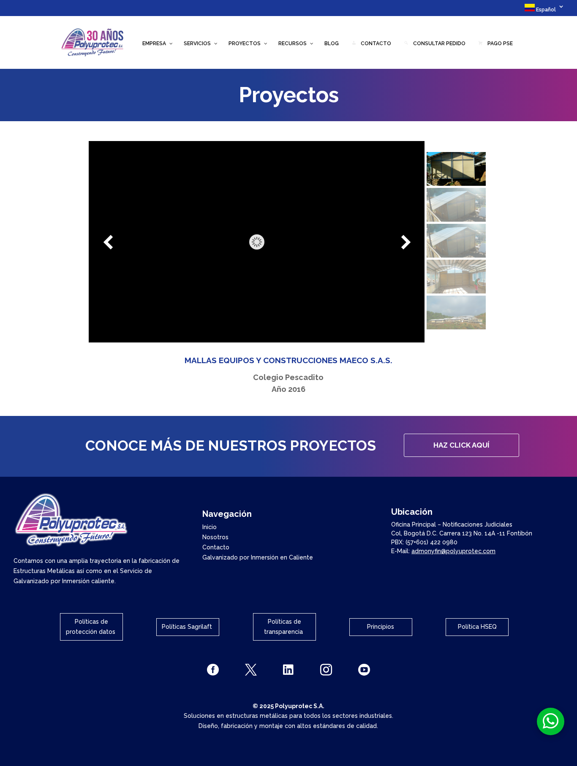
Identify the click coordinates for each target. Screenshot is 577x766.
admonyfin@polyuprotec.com (453, 551)
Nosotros (215, 537)
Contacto (215, 547)
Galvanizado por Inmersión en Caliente (257, 557)
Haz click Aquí (461, 445)
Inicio (209, 527)
